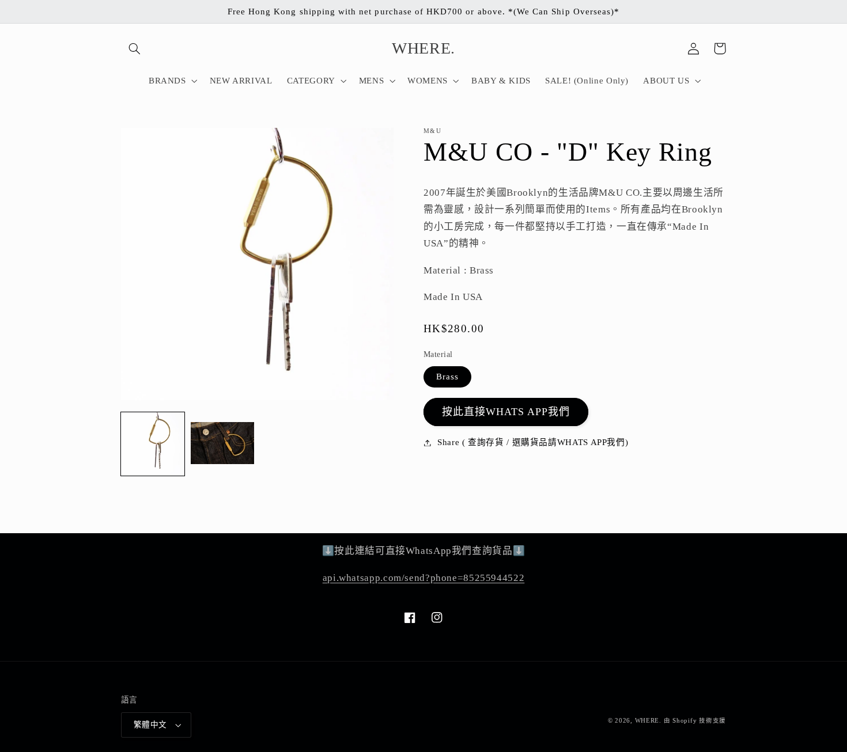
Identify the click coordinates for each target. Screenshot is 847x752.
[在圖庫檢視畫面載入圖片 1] (152, 444)
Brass (447, 376)
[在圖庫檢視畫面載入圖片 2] (222, 444)
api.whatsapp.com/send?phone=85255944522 (424, 577)
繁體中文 (150, 724)
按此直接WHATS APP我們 (506, 411)
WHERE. (649, 720)
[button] (134, 48)
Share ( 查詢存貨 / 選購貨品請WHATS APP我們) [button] (532, 442)
